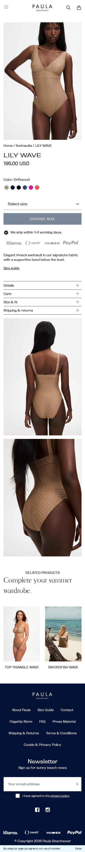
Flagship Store (21, 721)
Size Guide (45, 710)
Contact (67, 710)
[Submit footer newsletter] (77, 784)
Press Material (64, 721)
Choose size (42, 219)
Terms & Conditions (61, 733)
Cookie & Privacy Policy (42, 745)
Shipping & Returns (23, 733)
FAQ (42, 721)
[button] (42, 81)
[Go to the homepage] (37, 7)
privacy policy (60, 796)
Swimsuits (24, 146)
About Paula (21, 710)
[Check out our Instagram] (47, 809)
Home (8, 146)
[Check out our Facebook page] (37, 809)
